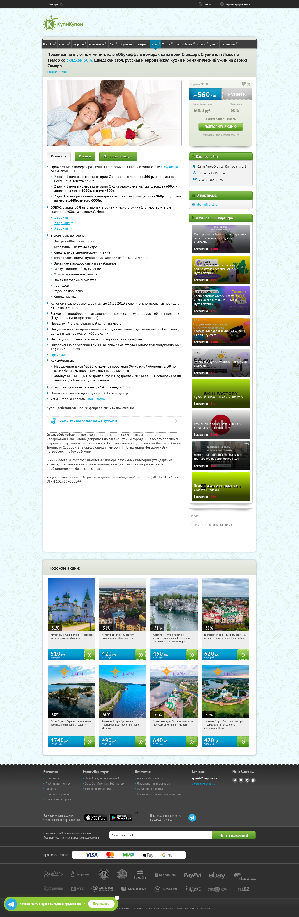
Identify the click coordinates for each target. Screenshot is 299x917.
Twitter (247, 780)
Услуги (167, 44)
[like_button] (244, 84)
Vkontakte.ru (241, 780)
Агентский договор (150, 778)
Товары (143, 44)
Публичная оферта (150, 789)
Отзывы (85, 156)
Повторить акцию (221, 126)
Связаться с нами (203, 784)
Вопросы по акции (118, 156)
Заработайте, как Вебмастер (104, 783)
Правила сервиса (57, 794)
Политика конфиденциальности (159, 794)
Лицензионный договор (153, 783)
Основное (58, 156)
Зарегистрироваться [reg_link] (237, 4)
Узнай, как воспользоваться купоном (88, 421)
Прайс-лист (59, 354)
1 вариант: (62, 217)
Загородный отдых (220, 524)
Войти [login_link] (207, 4)
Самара (53, 4)
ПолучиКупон (185, 44)
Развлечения (98, 44)
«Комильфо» (96, 399)
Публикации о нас (58, 783)
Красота (64, 44)
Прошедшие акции (98, 789)
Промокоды (229, 44)
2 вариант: (62, 223)
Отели (202, 44)
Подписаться (101, 904)
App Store (95, 817)
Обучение (127, 44)
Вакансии (52, 789)
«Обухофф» (170, 166)
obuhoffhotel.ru (206, 204)
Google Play (120, 817)
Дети (214, 44)
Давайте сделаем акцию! (102, 778)
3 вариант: (62, 228)
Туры (155, 44)
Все (45, 44)
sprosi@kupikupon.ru (207, 778)
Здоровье (79, 44)
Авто (113, 44)
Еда (53, 44)
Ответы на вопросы (59, 799)
